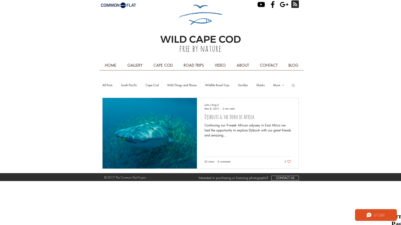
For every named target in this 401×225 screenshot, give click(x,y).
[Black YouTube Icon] (261, 4)
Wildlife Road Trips (217, 85)
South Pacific (129, 85)
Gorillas (243, 85)
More (276, 85)
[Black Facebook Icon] (272, 4)
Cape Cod (152, 85)
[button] (293, 86)
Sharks (260, 85)
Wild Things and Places (182, 85)
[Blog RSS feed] (295, 4)
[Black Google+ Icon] (284, 4)
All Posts (107, 85)
